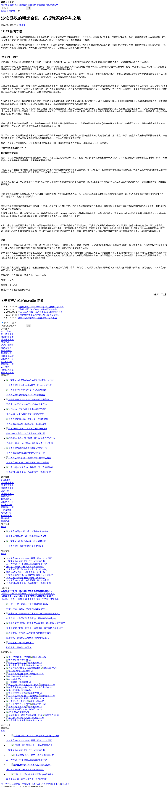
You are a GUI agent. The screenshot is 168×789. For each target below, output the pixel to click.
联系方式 (45, 784)
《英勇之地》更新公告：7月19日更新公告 (37, 309)
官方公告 (32, 5)
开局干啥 (5, 342)
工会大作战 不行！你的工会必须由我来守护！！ (40, 312)
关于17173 (5, 784)
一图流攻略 (6, 510)
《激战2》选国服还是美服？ (41, 593)
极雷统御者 (6, 515)
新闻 (14, 323)
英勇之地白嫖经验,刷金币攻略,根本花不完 (25, 578)
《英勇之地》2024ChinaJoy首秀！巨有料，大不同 (41, 307)
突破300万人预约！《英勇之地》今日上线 (37, 318)
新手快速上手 (7, 334)
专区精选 (41, 5)
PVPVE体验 (6, 361)
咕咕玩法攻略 (7, 345)
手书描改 (5, 518)
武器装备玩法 (7, 356)
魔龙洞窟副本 (7, 337)
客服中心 (55, 784)
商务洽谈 (36, 784)
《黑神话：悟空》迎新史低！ (14, 593)
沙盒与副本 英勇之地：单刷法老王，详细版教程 (28, 583)
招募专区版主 (52, 5)
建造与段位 (6, 350)
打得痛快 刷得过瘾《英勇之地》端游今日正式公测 (29, 575)
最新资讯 (14, 5)
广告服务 (26, 784)
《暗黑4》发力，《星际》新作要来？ (18, 599)
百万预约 (5, 367)
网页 (6, 323)
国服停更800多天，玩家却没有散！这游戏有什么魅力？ (26, 591)
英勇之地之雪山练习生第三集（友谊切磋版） (39, 315)
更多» (3, 526)
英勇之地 (11, 11)
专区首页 (5, 5)
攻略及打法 (6, 513)
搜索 (28, 8)
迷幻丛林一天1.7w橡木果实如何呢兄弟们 (25, 567)
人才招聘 (16, 784)
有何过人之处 (7, 370)
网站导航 (65, 784)
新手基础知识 (7, 364)
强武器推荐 (6, 348)
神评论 (22, 25)
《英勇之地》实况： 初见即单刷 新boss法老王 (27, 580)
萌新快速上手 (7, 339)
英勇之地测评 (7, 372)
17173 (3, 11)
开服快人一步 (7, 359)
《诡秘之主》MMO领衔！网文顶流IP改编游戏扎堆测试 (27, 596)
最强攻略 (23, 5)
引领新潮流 (6, 353)
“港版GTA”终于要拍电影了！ (49, 599)
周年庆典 (5, 521)
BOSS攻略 (6, 331)
